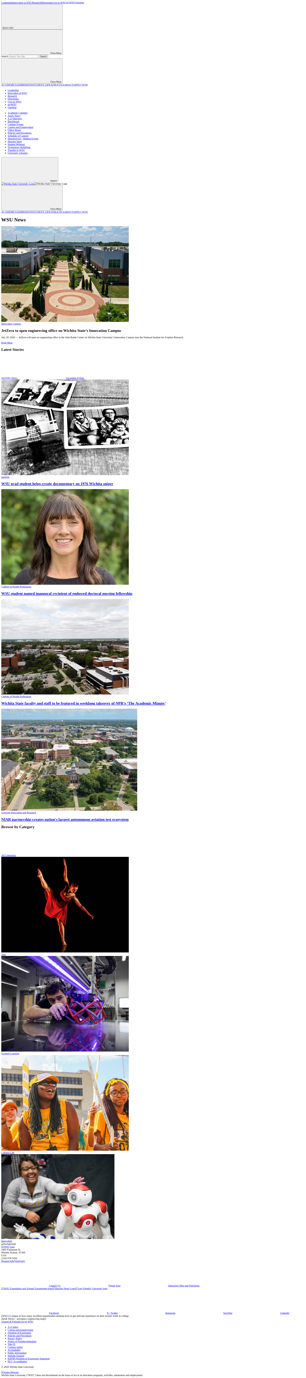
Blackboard (13, 121)
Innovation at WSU (22, 2)
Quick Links (8, 28)
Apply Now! (14, 115)
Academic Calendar (18, 113)
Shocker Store (15, 141)
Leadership (6, 2)
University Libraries (18, 153)
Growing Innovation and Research (18, 812)
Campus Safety (15, 1347)
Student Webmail (16, 144)
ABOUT (68, 84)
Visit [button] (16, 1261)
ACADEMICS (9, 84)
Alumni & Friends (10, 1321)
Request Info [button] (7, 1261)
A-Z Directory (15, 118)
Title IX (11, 1344)
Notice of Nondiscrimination (22, 1341)
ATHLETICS (57, 84)
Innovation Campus (11, 323)
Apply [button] (22, 1261)
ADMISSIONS (24, 84)
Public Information (17, 1353)
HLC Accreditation (17, 1361)
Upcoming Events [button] (75, 378)
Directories (46, 2)
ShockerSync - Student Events (23, 138)
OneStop (79, 2)
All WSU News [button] (9, 378)
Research (36, 2)
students (5, 477)
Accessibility (14, 1350)
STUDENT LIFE (41, 84)
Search (4, 56)
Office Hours (14, 130)
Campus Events (15, 124)
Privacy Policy (15, 1338)
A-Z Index (13, 1327)
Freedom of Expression (19, 1332)
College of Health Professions (16, 586)
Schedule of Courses (18, 135)
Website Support (16, 1355)
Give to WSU (59, 2)
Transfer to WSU (16, 150)
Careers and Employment (20, 127)
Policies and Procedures (20, 133)
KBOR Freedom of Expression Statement (29, 1358)
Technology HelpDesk (19, 147)
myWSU (70, 2)
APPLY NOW (80, 84)
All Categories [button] (8, 855)
